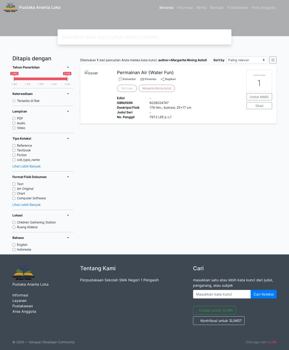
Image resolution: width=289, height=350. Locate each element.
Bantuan (217, 7)
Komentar (129, 79)
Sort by (218, 60)
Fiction (22, 155)
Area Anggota (263, 7)
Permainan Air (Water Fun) (145, 72)
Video (21, 128)
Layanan (19, 300)
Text (20, 184)
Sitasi (259, 106)
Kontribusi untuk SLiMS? (221, 320)
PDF (20, 118)
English (22, 245)
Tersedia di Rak (28, 101)
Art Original (25, 188)
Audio (21, 123)
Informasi (185, 7)
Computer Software (31, 198)
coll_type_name (28, 160)
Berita (201, 7)
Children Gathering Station (36, 222)
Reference (24, 145)
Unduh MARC (259, 97)
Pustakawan (237, 7)
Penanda (150, 79)
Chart (21, 193)
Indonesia (24, 249)
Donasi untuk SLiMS (216, 310)
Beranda (166, 7)
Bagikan (170, 79)
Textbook (24, 150)
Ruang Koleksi (27, 227)
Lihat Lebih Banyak (26, 166)
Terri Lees (127, 88)
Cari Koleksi (264, 294)
